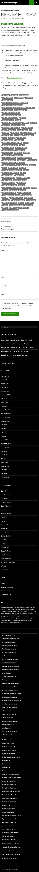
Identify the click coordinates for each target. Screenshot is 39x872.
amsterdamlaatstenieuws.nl (11, 639)
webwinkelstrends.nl (8, 839)
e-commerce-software (28, 132)
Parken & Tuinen (8, 175)
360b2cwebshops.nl (8, 747)
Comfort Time (5, 502)
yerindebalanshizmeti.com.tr (11, 847)
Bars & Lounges (7, 100)
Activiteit (6, 95)
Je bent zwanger (8, 147)
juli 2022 (4, 399)
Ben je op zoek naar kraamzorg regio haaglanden (18, 107)
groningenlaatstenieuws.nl (10, 669)
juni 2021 (4, 428)
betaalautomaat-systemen (11, 115)
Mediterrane (13, 167)
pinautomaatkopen (20, 180)
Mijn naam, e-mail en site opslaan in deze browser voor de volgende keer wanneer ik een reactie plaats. (17, 305)
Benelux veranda (6, 495)
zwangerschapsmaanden (11, 210)
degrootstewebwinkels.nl (10, 819)
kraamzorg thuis (8, 165)
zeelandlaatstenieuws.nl (9, 731)
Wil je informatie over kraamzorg (21, 205)
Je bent (22, 145)
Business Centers (8, 120)
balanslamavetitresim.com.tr (11, 843)
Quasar (3, 543)
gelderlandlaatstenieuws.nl (10, 666)
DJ (31, 130)
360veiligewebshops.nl (9, 788)
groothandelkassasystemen (12, 142)
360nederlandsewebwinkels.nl (11, 778)
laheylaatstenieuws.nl (9, 676)
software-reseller (24, 192)
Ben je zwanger (7, 110)
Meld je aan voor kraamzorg (12, 170)
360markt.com (6, 771)
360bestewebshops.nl (9, 750)
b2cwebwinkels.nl (7, 805)
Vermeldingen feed (7, 587)
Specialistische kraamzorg (11, 195)
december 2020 (6, 443)
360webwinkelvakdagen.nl (10, 802)
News (3, 521)
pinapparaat (20, 175)
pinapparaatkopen (23, 177)
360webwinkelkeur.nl (9, 795)
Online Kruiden (6, 536)
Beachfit (3, 491)
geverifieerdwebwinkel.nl (10, 826)
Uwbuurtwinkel (6, 558)
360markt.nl (6, 760)
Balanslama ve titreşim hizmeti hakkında (14, 355)
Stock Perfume (6, 551)
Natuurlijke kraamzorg (10, 172)
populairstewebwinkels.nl (10, 832)
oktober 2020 (5, 447)
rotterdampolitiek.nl (8, 711)
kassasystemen (7, 152)
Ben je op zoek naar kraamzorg (13, 105)
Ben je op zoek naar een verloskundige (15, 102)
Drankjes (6, 132)
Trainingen (28, 197)
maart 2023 (5, 384)
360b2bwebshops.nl (8, 740)
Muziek (26, 170)
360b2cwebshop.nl (8, 743)
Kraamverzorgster (9, 160)
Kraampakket (18, 155)
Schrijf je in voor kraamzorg (12, 187)
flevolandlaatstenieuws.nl (10, 659)
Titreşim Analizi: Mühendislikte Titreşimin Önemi (17, 347)
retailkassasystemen (9, 185)
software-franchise (9, 192)
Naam (3, 277)
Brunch (23, 117)
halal (26, 142)
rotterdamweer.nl (7, 718)
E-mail (4, 286)
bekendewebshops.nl (8, 808)
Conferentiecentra (18, 125)
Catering (33, 122)
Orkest (23, 172)
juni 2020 (4, 455)
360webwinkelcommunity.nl (11, 791)
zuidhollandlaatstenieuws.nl (11, 735)
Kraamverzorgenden (25, 157)
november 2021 (6, 413)
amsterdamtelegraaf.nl (9, 642)
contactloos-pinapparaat (11, 127)
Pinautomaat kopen (7, 228)
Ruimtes (21, 185)
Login (3, 583)
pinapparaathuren (9, 177)
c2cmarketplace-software (11, 122)
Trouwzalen (31, 200)
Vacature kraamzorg (9, 202)
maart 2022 (5, 406)
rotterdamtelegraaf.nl (9, 714)
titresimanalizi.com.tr (9, 851)
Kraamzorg (32, 160)
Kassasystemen (6, 220)
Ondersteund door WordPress (9, 869)
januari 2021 (5, 440)
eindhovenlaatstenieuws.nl (10, 656)
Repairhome (5, 547)
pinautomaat (7, 180)
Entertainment (7, 135)
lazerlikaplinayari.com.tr (10, 858)
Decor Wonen (5, 506)
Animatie (14, 95)
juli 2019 (4, 470)
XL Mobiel (4, 570)
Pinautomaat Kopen (12, 23)
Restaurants (22, 182)
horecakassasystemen (10, 145)
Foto (4, 137)
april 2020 (4, 462)
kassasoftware (8, 150)
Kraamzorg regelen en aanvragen (13, 162)
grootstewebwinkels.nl (9, 829)
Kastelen (18, 152)
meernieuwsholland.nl (9, 687)
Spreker (5, 197)
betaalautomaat (20, 110)
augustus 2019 (5, 466)
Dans (4, 130)
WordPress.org (6, 594)
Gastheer (12, 137)
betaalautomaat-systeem (11, 112)
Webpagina (29, 202)
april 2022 (4, 402)
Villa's (21, 202)
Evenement (18, 135)
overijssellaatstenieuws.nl (10, 704)
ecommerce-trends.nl (9, 822)
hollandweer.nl (6, 673)
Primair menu (36, 2)
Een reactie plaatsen (17, 18)
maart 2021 (5, 436)
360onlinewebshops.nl (9, 781)
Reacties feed (5, 591)
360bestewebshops (9, 2)
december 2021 (6, 410)
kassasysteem (20, 150)
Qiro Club (4, 540)
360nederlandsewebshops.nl (11, 774)
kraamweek (22, 160)
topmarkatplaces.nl (8, 836)
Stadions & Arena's (16, 197)
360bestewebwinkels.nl (9, 753)
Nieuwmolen (5, 525)
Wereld (5, 205)
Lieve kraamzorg (22, 165)
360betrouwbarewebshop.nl (11, 757)
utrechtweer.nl (6, 728)
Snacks (5, 190)
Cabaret (25, 122)
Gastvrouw (21, 137)
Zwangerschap (23, 207)
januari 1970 (5, 477)
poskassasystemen (9, 182)
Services (26, 187)
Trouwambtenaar (18, 200)
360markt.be (6, 767)
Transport (6, 200)
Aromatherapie (7, 97)
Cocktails (6, 125)
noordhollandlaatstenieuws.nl (11, 700)
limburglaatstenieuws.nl (9, 680)
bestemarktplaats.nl (8, 812)
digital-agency (22, 130)
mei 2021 (4, 432)
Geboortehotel (8, 140)
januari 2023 (5, 391)
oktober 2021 (5, 417)
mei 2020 (4, 458)
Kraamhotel (7, 155)
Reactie (4, 250)
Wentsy (3, 566)
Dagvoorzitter (27, 127)
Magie (4, 167)
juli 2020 (4, 451)
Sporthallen (27, 195)
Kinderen (27, 152)
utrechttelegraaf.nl (8, 724)
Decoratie (12, 130)
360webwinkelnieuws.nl (9, 798)
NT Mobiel (4, 528)
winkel (5, 207)
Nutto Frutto (5, 532)
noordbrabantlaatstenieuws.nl (11, 693)
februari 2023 (5, 387)
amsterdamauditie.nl (8, 635)
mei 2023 (4, 380)
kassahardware (21, 147)
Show (34, 187)
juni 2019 (4, 473)
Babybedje (29, 97)
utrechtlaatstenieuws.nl (9, 721)
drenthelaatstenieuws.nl (9, 649)
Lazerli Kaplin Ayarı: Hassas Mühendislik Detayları (17, 340)
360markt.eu (6, 764)
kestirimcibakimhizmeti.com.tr (12, 854)
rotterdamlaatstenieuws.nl (10, 707)
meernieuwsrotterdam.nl (10, 690)
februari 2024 (5, 376)
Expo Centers (29, 135)
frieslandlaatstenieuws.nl (10, 663)
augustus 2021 (5, 421)
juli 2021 (4, 425)
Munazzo (4, 517)
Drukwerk (15, 132)
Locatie (32, 165)
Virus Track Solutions (8, 562)
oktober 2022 (5, 395)
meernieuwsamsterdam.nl (10, 683)
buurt (18, 120)
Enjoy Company (6, 510)
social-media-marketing (17, 190)
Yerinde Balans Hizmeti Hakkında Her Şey (14, 351)
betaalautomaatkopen (10, 117)
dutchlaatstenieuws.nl (9, 652)
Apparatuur (24, 95)
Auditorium (19, 97)
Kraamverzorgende (9, 157)
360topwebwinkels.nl (9, 784)
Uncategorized (13, 11)
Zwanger (13, 207)
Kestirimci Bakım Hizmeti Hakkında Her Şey (15, 344)
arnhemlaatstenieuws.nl (9, 645)
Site (2, 294)
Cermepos (4, 11)
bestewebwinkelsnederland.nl (11, 815)
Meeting (22, 167)
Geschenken (19, 140)
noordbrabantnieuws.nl (9, 697)
